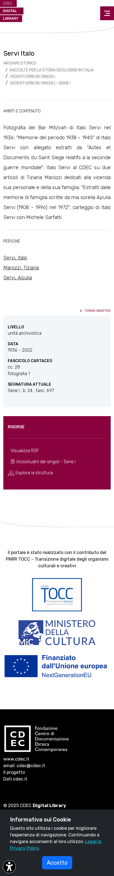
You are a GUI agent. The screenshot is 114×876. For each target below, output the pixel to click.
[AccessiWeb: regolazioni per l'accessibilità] (9, 866)
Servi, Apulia (17, 278)
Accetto (57, 862)
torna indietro (97, 311)
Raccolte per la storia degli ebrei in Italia (52, 70)
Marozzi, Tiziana (21, 268)
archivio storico (20, 63)
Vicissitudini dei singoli (32, 76)
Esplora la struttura (33, 472)
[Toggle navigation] (107, 13)
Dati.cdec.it (15, 779)
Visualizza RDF (25, 450)
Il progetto (14, 772)
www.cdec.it (16, 759)
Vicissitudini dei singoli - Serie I (40, 83)
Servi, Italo (15, 258)
